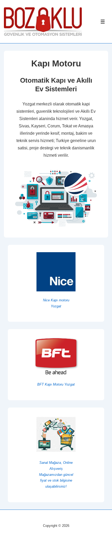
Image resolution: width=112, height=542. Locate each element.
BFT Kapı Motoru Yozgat (56, 384)
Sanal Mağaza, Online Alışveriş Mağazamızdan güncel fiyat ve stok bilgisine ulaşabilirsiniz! (56, 474)
